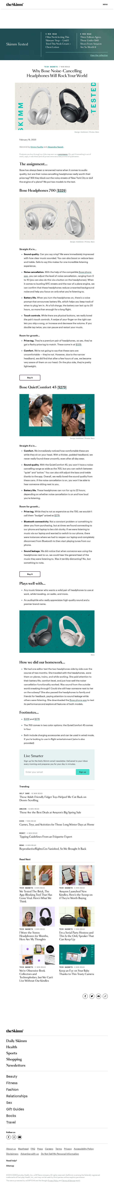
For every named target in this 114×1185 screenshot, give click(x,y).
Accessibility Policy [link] (84, 1148)
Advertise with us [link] (30, 1153)
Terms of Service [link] (68, 1181)
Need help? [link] (11, 1160)
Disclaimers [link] (12, 1153)
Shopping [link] (14, 1059)
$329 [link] (61, 190)
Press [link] (40, 1148)
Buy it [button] (30, 377)
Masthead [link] (23, 1148)
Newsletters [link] (15, 1065)
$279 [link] (62, 387)
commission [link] (63, 154)
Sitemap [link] (10, 1166)
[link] (14, 4)
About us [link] (11, 1148)
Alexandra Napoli (55, 147)
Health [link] (11, 1047)
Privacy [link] (68, 1148)
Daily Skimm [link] (16, 1041)
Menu (105, 4)
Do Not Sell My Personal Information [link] (60, 1153)
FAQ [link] (33, 1148)
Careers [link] (49, 1148)
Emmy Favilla (37, 147)
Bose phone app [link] (78, 700)
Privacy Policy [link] (53, 1181)
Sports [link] (11, 1053)
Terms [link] (58, 1148)
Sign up (82, 772)
